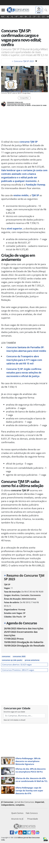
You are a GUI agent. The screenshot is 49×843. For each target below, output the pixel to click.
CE (30, 17)
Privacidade (32, 819)
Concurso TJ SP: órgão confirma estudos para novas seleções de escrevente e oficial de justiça (23, 372)
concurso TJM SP (28, 141)
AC (8, 17)
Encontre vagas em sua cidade (14, 712)
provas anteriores (32, 660)
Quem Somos (17, 813)
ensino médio (21, 195)
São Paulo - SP (19, 616)
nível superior (14, 228)
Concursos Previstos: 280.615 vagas (18, 670)
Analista (16, 595)
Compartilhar (24, 98)
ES (39, 17)
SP (24, 613)
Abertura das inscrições (23, 628)
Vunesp (21, 609)
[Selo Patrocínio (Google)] (38, 9)
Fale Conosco (32, 813)
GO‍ (43, 17)
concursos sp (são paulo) (12, 660)
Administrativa (29, 598)
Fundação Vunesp (35, 184)
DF (34, 17)
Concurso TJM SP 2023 (23, 61)
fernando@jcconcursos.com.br (18, 104)
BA (26, 17)
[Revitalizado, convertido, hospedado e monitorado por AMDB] (45, 839)
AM (21, 17)
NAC (3, 17)
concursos (6, 656)
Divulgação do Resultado (24, 645)
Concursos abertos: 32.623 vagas (17, 664)
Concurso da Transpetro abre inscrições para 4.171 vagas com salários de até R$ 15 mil (24, 360)
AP (16, 17)
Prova (14, 638)
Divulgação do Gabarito (23, 642)
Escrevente (35, 595)
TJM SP (35, 195)
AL (12, 17)
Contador (24, 595)
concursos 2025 (19, 656)
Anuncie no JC (17, 819)
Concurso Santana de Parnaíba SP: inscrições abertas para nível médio (26, 349)
